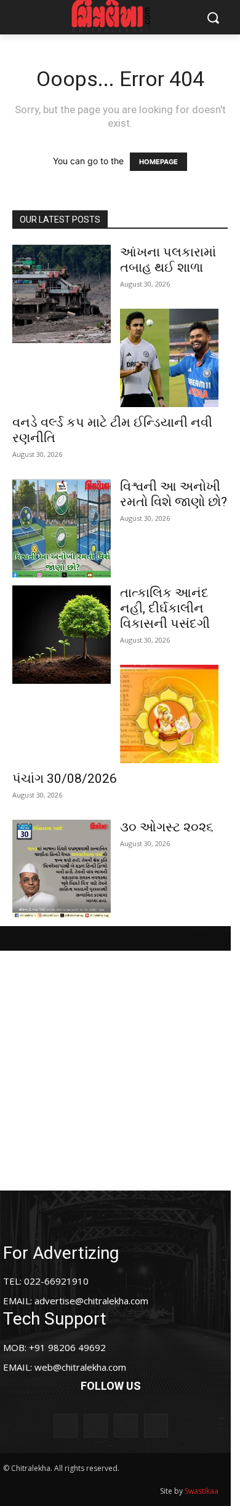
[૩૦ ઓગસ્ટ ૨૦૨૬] (61, 869)
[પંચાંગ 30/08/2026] (169, 714)
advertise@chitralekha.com (91, 1300)
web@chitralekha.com (80, 1367)
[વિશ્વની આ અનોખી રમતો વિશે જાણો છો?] (61, 528)
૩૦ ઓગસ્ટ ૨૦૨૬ (167, 827)
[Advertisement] (120, 1071)
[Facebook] (66, 1426)
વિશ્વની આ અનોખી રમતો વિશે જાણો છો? (173, 494)
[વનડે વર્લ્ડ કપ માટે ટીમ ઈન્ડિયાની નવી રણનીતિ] (169, 358)
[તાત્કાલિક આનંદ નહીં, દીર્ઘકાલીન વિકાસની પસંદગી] (61, 634)
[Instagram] (96, 1426)
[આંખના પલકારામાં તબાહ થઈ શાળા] (61, 294)
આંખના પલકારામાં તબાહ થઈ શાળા (168, 260)
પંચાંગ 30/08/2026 (64, 778)
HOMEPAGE (158, 161)
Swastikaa (201, 1491)
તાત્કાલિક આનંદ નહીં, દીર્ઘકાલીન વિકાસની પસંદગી (165, 608)
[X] (126, 1426)
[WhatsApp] (156, 1426)
